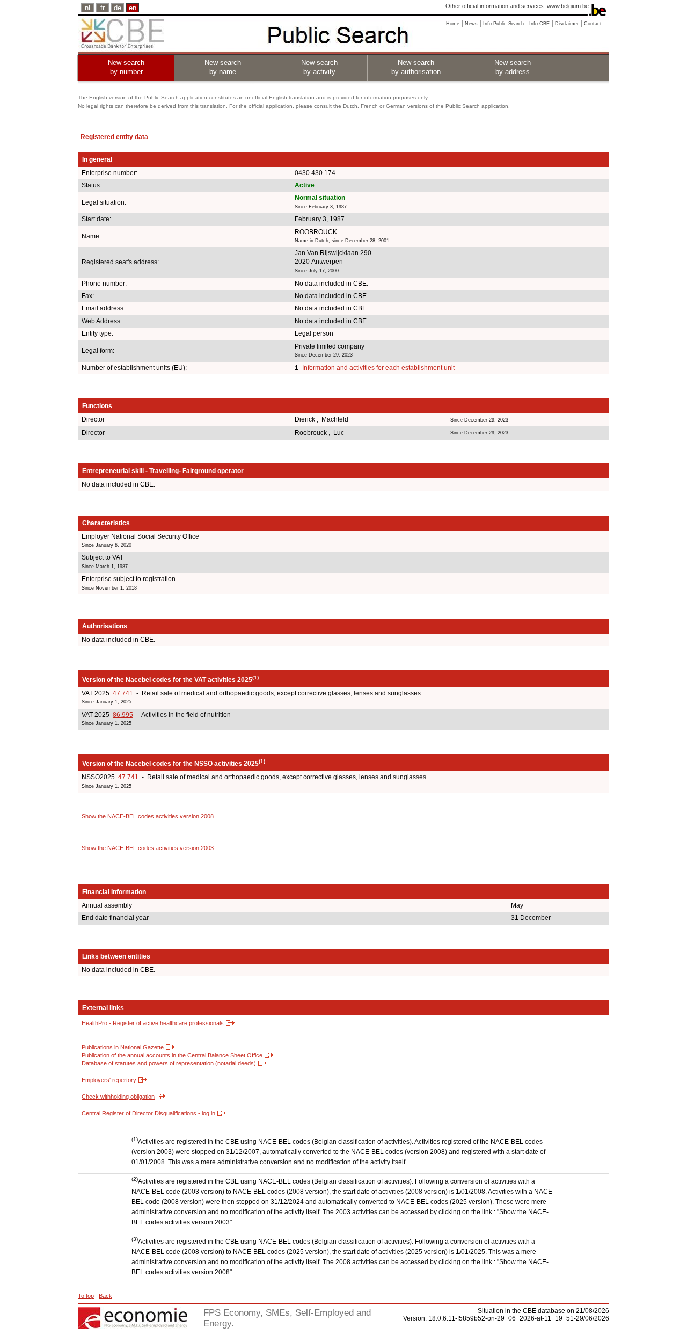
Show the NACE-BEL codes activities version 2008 (148, 816)
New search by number (126, 67)
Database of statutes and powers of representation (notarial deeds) (169, 1063)
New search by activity (319, 67)
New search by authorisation (416, 67)
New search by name (222, 67)
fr (102, 8)
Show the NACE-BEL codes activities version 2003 (148, 848)
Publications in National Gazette (123, 1047)
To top (86, 1296)
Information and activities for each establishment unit (378, 368)
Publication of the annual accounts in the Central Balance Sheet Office (172, 1055)
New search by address (512, 67)
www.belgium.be (568, 6)
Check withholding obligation (118, 1096)
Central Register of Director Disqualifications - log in (148, 1113)
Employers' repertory (109, 1080)
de (117, 8)
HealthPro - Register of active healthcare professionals (153, 1023)
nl (87, 8)
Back (105, 1296)
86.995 (123, 715)
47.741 (123, 693)
